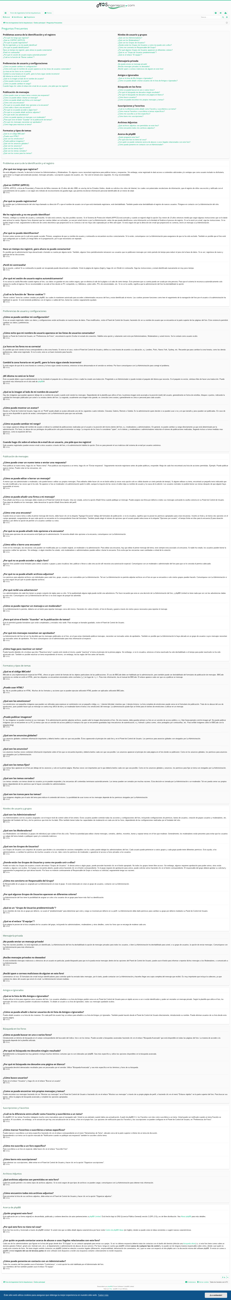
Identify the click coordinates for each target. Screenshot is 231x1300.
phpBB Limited (95, 1216)
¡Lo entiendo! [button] (216, 1295)
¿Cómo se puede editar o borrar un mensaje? (20, 98)
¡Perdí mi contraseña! (11, 52)
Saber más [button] (103, 1295)
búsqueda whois (189, 1244)
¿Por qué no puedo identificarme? (16, 47)
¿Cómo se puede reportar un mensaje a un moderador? (24, 117)
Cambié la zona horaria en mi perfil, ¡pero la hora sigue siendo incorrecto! (31, 74)
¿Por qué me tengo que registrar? (16, 38)
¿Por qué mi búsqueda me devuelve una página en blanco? (141, 95)
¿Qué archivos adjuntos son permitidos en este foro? (138, 126)
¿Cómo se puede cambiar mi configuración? (20, 66)
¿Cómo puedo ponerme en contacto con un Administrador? (140, 145)
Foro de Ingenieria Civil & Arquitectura (25, 13)
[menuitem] (216, 13)
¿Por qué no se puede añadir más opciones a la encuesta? (26, 105)
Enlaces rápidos (6, 13)
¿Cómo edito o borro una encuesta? (17, 107)
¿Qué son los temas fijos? (13, 148)
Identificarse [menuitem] (221, 13)
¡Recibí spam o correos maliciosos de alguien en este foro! (140, 69)
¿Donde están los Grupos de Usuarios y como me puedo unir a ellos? (145, 45)
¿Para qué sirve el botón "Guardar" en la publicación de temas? (27, 120)
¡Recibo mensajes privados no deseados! (134, 66)
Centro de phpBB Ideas (114, 1230)
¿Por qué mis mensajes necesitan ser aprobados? (22, 122)
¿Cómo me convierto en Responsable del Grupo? (137, 47)
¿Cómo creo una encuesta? (13, 103)
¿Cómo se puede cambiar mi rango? (17, 84)
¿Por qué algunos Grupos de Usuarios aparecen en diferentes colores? (145, 50)
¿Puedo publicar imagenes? (13, 141)
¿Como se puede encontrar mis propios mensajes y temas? (141, 100)
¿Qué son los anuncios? (12, 146)
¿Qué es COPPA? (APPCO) (14, 40)
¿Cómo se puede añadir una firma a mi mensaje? (22, 100)
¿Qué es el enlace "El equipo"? (130, 55)
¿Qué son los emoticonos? (13, 139)
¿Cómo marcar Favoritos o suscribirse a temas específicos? (141, 111)
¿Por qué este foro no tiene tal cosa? (132, 140)
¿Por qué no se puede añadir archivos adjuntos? (21, 112)
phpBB (40, 382)
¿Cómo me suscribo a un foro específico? (134, 114)
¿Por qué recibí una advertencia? (16, 115)
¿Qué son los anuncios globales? (16, 144)
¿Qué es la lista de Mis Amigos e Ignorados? (135, 78)
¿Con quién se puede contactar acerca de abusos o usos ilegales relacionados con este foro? (154, 142)
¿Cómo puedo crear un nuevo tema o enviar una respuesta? (26, 95)
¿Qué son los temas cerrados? (15, 151)
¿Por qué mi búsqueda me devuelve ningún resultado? (139, 92)
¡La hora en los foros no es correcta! (17, 71)
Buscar (7, 17)
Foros (49, 13)
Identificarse (18, 17)
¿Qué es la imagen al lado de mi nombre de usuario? (23, 79)
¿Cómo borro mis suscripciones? (130, 116)
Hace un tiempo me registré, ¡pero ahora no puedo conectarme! (27, 50)
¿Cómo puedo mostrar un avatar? (16, 81)
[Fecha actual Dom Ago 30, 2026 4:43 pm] (227, 22)
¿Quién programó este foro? (128, 137)
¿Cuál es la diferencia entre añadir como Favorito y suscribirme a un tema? (147, 109)
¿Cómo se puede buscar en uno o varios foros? (136, 90)
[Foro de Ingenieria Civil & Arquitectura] (115, 5)
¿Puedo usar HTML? (11, 136)
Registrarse (30, 17)
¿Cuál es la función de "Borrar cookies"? (18, 57)
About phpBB (186, 1216)
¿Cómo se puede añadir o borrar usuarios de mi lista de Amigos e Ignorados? (148, 81)
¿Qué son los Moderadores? (129, 40)
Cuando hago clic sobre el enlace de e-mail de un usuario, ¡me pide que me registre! (35, 86)
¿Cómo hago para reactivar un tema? (17, 124)
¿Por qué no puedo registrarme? (15, 43)
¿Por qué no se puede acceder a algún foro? (20, 110)
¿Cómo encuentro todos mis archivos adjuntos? (136, 128)
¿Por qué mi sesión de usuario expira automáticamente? (25, 55)
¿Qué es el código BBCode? (14, 134)
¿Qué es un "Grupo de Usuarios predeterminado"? (137, 52)
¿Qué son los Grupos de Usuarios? (131, 43)
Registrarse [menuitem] (226, 13)
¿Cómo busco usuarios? (127, 97)
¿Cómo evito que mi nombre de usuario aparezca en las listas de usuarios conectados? (37, 69)
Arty (110, 1289)
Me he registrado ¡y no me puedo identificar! (20, 45)
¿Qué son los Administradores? (130, 38)
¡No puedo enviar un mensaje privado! (132, 64)
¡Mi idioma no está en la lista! (14, 76)
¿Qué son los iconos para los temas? (17, 153)
